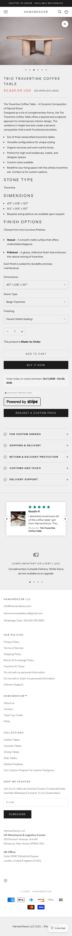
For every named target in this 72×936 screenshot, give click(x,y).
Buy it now (36, 365)
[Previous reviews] (6, 518)
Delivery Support (13, 684)
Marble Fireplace (13, 764)
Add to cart (36, 353)
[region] (36, 564)
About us (9, 703)
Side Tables (10, 758)
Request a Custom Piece (36, 412)
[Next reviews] (65, 518)
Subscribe (17, 814)
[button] (36, 519)
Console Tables (12, 746)
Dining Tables (11, 752)
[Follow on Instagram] (5, 880)
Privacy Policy (11, 642)
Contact (8, 709)
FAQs (7, 721)
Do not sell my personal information (24, 672)
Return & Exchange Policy (19, 660)
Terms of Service (13, 648)
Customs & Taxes (14, 666)
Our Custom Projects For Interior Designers (29, 770)
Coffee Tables (12, 739)
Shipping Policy (12, 654)
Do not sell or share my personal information (29, 678)
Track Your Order (13, 715)
